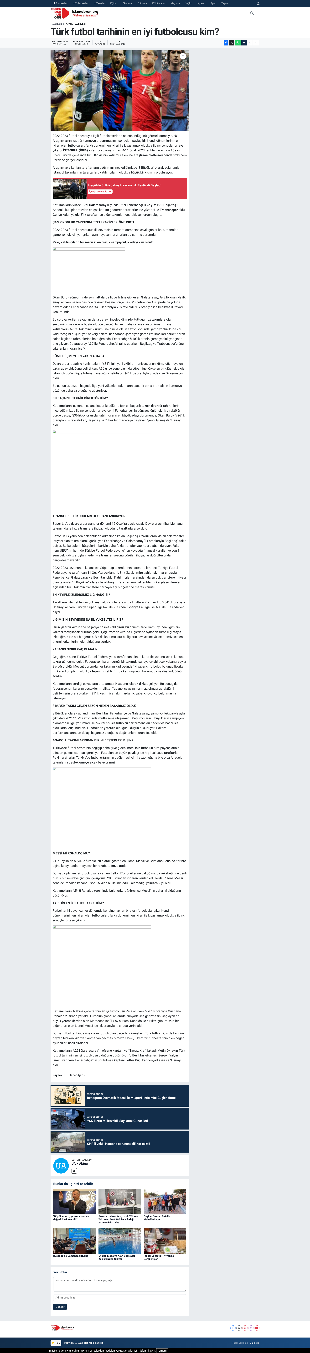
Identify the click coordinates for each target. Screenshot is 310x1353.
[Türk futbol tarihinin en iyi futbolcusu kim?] (120, 90)
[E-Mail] (74, 1171)
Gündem (142, 3)
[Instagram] (250, 1328)
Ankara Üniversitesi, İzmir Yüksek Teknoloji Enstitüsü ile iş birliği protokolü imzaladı (118, 1219)
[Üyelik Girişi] (256, 3)
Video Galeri (81, 3)
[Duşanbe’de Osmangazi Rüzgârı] (74, 1240)
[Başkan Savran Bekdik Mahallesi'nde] (165, 1201)
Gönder (60, 1306)
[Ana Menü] (257, 13)
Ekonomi (127, 3)
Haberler (56, 24)
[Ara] (252, 13)
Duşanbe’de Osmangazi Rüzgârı (71, 1255)
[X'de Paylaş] (231, 42)
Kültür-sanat (158, 3)
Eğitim (113, 3)
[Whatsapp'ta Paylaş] (238, 42)
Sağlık (188, 3)
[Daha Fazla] (244, 42)
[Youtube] (256, 1328)
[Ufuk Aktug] (61, 1165)
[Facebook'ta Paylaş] (226, 42)
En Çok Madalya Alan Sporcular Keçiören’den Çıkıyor (116, 1257)
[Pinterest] (245, 1328)
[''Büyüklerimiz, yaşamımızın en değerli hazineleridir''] (74, 1201)
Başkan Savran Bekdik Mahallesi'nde (157, 1218)
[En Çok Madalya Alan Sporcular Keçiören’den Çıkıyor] (119, 1240)
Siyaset (201, 3)
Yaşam (224, 3)
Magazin (175, 3)
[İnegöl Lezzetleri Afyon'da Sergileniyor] (165, 1240)
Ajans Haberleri (76, 24)
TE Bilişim (253, 1342)
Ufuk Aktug (80, 1163)
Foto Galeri (61, 3)
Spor (213, 3)
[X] (239, 1328)
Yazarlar (100, 3)
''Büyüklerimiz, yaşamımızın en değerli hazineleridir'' (71, 1218)
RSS (57, 1342)
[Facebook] (233, 1328)
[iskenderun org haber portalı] (76, 13)
